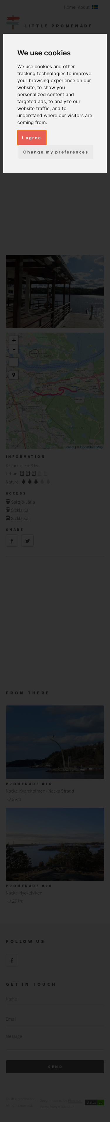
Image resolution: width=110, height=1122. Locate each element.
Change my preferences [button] (56, 151)
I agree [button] (31, 137)
